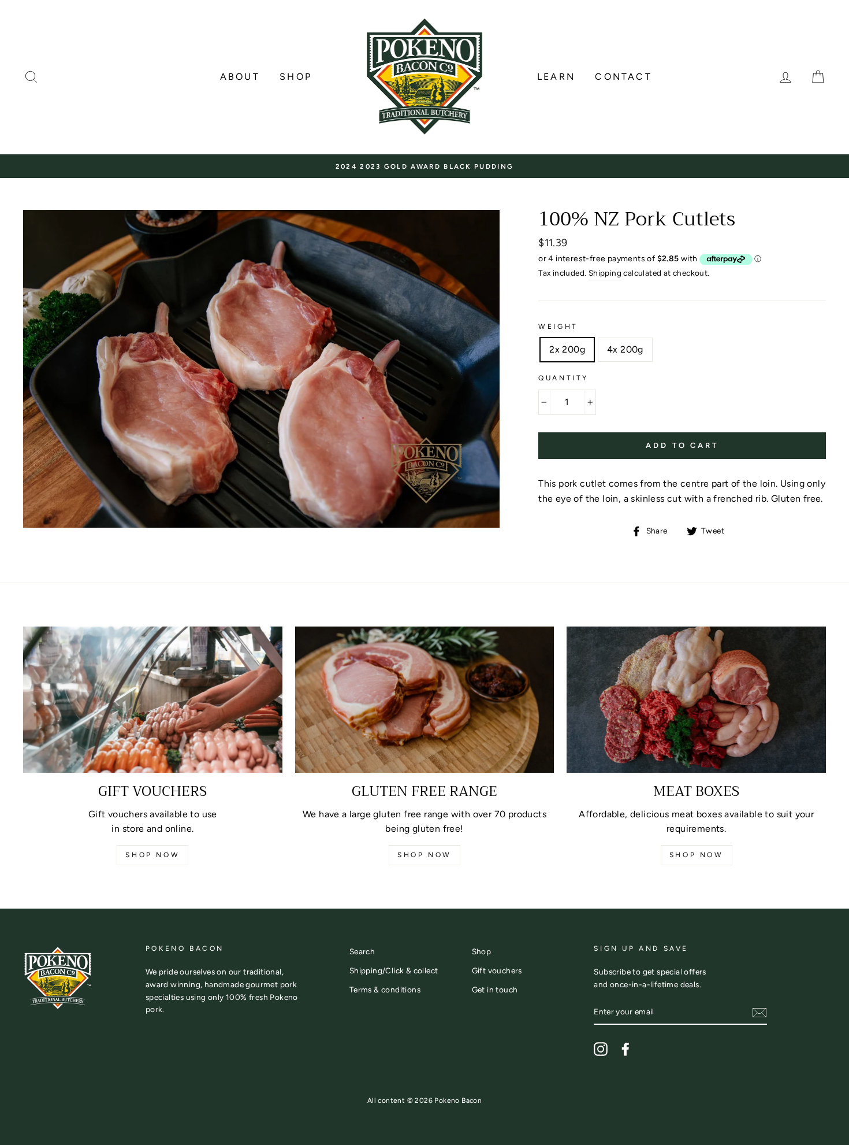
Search (362, 951)
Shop (481, 951)
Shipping (605, 272)
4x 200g (625, 349)
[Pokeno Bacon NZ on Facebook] (625, 1049)
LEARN (556, 76)
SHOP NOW (424, 855)
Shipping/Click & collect (393, 970)
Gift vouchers (497, 970)
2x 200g (567, 349)
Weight (558, 327)
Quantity (563, 378)
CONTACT (623, 76)
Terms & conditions (384, 989)
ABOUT (240, 76)
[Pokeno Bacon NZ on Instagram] (601, 1049)
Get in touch (495, 989)
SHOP (296, 76)
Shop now (152, 855)
